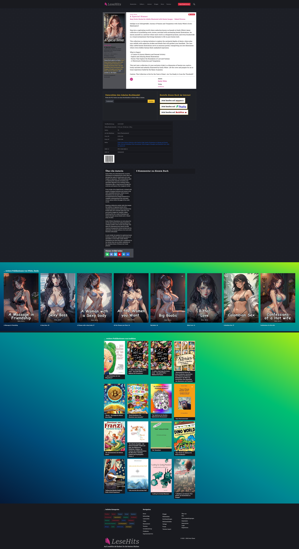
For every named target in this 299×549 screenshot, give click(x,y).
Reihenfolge (146, 516)
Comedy (132, 523)
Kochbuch (133, 517)
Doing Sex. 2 (227, 325)
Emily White (162, 81)
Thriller (107, 514)
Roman (120, 514)
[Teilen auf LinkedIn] (123, 254)
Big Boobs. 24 (80, 325)
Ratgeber (126, 517)
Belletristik (120, 526)
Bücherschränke (167, 521)
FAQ (183, 516)
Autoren (149, 4)
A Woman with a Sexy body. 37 (12, 325)
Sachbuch (130, 520)
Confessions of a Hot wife (194, 325)
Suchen (151, 101)
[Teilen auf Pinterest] (119, 254)
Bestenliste (133, 4)
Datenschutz (185, 523)
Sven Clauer (191, 538)
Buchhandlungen (167, 519)
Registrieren (185, 527)
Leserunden (146, 518)
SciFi (113, 526)
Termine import (167, 529)
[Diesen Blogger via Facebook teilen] (111, 254)
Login (183, 525)
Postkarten (146, 531)
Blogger (156, 4)
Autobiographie (122, 523)
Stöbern (142, 4)
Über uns (184, 513)
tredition (161, 86)
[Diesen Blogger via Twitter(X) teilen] (115, 254)
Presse (164, 526)
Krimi (126, 514)
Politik (123, 520)
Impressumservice (148, 533)
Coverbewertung (147, 528)
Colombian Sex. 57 (155, 325)
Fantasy (192, 14)
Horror (113, 514)
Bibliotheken (166, 516)
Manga (107, 526)
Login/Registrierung (184, 4)
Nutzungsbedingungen (188, 518)
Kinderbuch (108, 517)
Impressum (185, 521)
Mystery (133, 514)
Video (144, 521)
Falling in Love (264, 325)
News (162, 4)
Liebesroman (115, 520)
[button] (193, 4)
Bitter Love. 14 (118, 325)
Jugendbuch (117, 517)
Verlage (165, 524)
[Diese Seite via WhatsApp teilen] (107, 254)
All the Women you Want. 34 (48, 325)
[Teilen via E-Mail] (128, 254)
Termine (168, 4)
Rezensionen (146, 523)
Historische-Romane (110, 523)
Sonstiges (128, 526)
